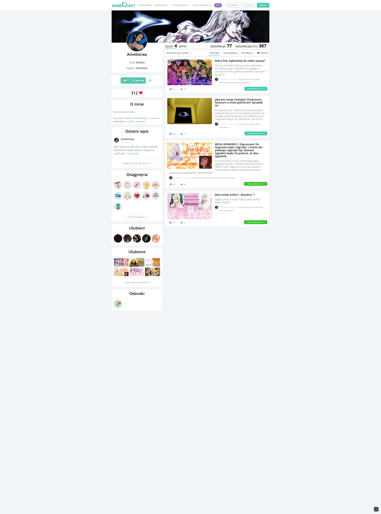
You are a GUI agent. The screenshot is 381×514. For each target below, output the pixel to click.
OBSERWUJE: (221, 46)
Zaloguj (249, 5)
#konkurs (210, 178)
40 (185, 184)
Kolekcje (264, 52)
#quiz (258, 124)
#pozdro (217, 178)
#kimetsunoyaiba (240, 82)
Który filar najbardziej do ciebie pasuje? (240, 60)
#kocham (202, 178)
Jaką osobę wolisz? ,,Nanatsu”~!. (235, 194)
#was (223, 178)
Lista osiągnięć (136, 217)
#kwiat (260, 207)
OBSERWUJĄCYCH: (250, 46)
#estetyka (252, 124)
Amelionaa (127, 139)
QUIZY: (171, 46)
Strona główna (230, 52)
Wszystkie (214, 52)
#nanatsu (227, 210)
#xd (232, 210)
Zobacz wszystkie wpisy (136, 163)
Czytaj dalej (140, 121)
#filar (258, 79)
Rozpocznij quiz (255, 89)
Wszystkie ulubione (136, 282)
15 (185, 134)
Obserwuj (133, 80)
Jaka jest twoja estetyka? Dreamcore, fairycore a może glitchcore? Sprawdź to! (239, 102)
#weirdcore (223, 127)
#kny (248, 82)
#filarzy (222, 82)
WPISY (183, 46)
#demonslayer (250, 79)
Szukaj (234, 5)
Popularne (145, 5)
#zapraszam (230, 178)
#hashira (229, 82)
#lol (221, 210)
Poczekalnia (247, 52)
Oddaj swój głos (255, 184)
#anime (241, 79)
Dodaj (263, 5)
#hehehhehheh (244, 207)
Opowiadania (202, 5)
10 (185, 89)
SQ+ (218, 5)
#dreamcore (243, 124)
